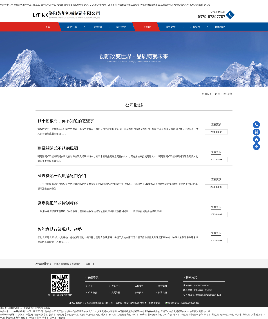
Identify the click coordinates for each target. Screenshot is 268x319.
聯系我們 (220, 27)
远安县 (127, 314)
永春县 (68, 314)
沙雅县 (230, 314)
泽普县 (29, 314)
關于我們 (121, 27)
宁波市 (9, 317)
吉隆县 (60, 314)
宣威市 (143, 314)
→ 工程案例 (137, 285)
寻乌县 (176, 314)
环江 (31, 317)
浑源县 (184, 314)
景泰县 (151, 314)
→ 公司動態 (91, 292)
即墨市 (37, 317)
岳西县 (120, 314)
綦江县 (246, 314)
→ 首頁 (89, 285)
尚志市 (61, 317)
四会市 (37, 314)
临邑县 (135, 314)
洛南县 (44, 314)
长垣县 (207, 314)
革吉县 (45, 317)
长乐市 (199, 314)
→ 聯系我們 (161, 292)
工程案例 (97, 27)
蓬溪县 (104, 314)
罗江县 (21, 314)
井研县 (53, 317)
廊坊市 (89, 314)
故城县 (96, 314)
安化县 (75, 314)
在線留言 (195, 27)
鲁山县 (24, 317)
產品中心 (72, 27)
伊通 (253, 314)
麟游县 (215, 314)
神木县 (112, 314)
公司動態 (146, 27)
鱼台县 (158, 314)
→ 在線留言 (137, 292)
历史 (82, 314)
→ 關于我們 (161, 285)
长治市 (238, 314)
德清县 (259, 314)
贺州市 (52, 314)
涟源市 (223, 314)
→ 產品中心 (114, 285)
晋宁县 (192, 314)
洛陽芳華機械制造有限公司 (67, 263)
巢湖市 (16, 317)
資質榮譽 (171, 27)
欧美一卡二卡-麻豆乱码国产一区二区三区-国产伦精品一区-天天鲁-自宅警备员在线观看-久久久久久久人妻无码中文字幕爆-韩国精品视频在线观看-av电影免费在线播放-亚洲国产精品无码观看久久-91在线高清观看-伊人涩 (105, 4)
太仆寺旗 (167, 314)
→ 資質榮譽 (114, 292)
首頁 (47, 27)
